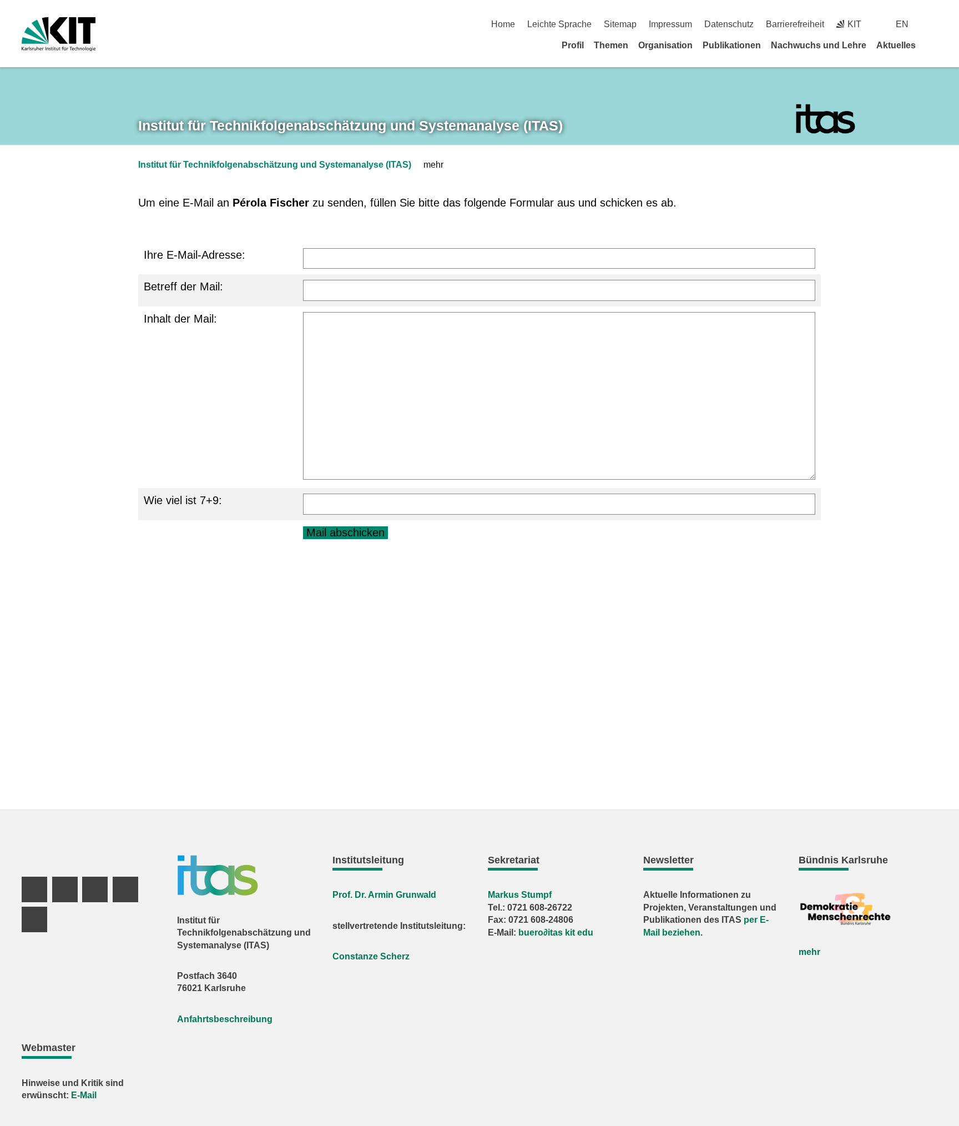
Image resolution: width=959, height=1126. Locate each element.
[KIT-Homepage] (58, 34)
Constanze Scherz (371, 956)
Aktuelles (896, 45)
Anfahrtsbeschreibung (224, 1019)
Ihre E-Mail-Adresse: (194, 255)
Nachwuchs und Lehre (818, 45)
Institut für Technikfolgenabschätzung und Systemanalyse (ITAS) (274, 164)
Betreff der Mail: (183, 286)
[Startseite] (933, 45)
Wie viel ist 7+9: (183, 500)
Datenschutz (729, 24)
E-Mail (84, 1095)
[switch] (933, 24)
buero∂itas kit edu (555, 932)
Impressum (670, 24)
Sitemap (620, 24)
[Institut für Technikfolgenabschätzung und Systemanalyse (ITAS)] (825, 119)
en (902, 24)
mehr (809, 952)
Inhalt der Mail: (180, 319)
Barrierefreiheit (795, 24)
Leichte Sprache (559, 24)
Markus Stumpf (520, 894)
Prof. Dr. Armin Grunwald (384, 894)
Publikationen (732, 45)
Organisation (665, 45)
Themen (611, 45)
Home (503, 24)
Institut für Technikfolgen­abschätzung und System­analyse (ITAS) (350, 125)
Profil (573, 45)
